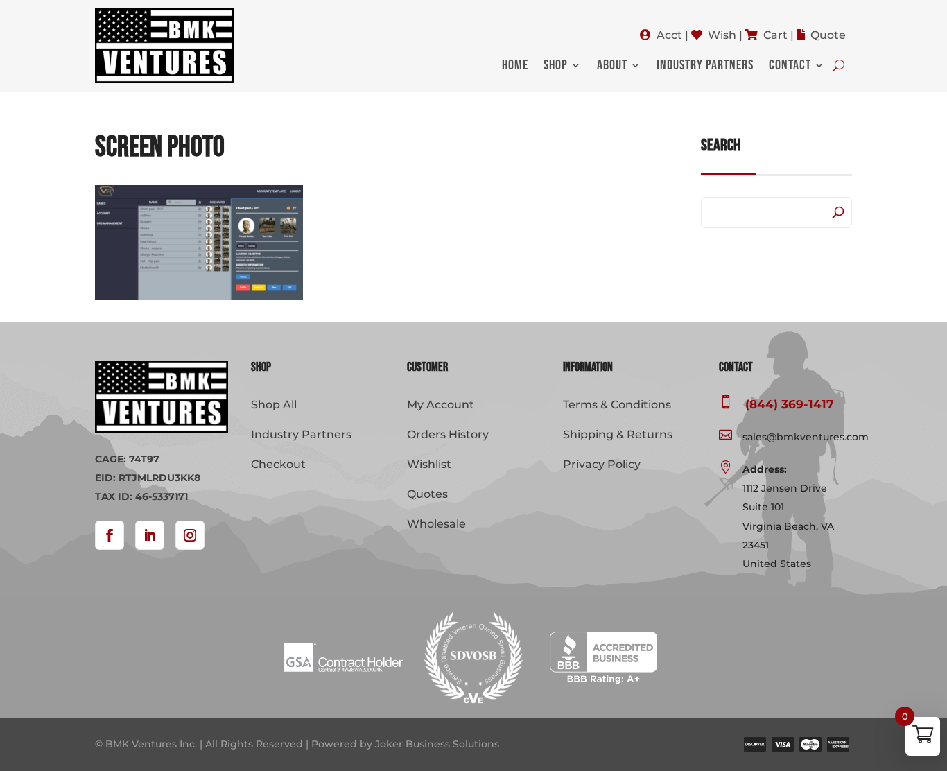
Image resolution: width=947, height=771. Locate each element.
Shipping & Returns (617, 434)
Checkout (278, 464)
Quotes (427, 494)
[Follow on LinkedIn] (149, 535)
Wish (722, 35)
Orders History (448, 434)
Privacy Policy (602, 464)
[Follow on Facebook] (109, 535)
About (612, 66)
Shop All (274, 404)
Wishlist (429, 464)
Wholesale (436, 523)
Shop (556, 66)
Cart (775, 35)
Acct (669, 35)
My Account (440, 404)
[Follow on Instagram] (190, 535)
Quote (828, 35)
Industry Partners (705, 66)
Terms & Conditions (617, 404)
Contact (790, 66)
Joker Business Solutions (437, 744)
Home (515, 66)
